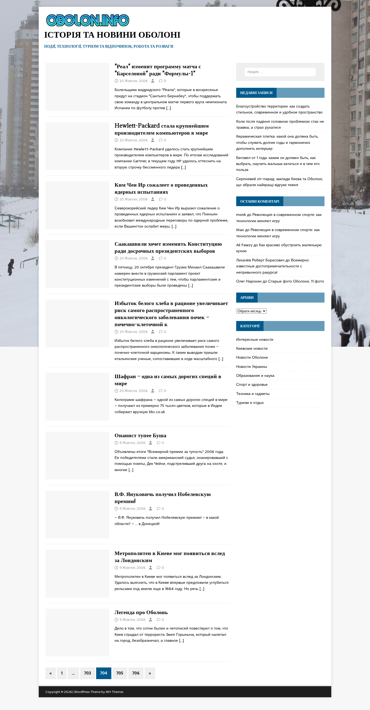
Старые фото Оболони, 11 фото (296, 281)
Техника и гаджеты (253, 394)
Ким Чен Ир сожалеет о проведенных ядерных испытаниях (161, 188)
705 (119, 673)
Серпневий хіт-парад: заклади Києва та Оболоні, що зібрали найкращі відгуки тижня (279, 182)
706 (135, 673)
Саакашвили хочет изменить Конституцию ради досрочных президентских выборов (168, 247)
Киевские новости (252, 348)
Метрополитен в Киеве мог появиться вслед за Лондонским (170, 556)
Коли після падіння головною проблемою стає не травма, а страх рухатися (280, 124)
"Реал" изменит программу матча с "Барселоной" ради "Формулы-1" (158, 70)
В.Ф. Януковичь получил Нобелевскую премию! (163, 497)
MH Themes (114, 692)
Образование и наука (255, 375)
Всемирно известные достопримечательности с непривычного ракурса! (272, 266)
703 (87, 673)
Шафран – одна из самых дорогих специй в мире (168, 379)
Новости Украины (251, 366)
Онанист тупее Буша (140, 435)
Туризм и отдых (250, 403)
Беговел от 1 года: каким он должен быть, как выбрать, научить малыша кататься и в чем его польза (278, 164)
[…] (168, 108)
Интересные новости (254, 339)
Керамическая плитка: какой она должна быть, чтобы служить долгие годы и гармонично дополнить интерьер (277, 142)
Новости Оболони (252, 357)
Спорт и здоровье (252, 384)
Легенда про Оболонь (141, 612)
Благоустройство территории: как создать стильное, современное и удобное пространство (279, 109)
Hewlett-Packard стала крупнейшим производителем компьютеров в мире (162, 129)
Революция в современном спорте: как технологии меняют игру (279, 217)
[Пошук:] (280, 72)
